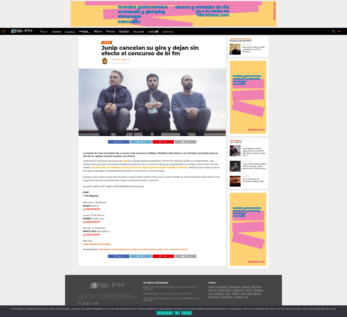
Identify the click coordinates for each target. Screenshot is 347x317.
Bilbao (212, 287)
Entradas (258, 290)
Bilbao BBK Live (253, 294)
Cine (243, 294)
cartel (249, 290)
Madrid (235, 294)
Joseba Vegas (120, 59)
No (177, 313)
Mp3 (228, 294)
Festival (212, 290)
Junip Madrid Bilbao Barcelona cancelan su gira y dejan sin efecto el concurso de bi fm (143, 249)
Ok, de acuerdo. (165, 313)
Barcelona (213, 297)
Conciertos (238, 290)
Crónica (238, 297)
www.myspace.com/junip (96, 244)
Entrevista (222, 287)
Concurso (219, 294)
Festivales (256, 287)
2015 (246, 297)
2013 (210, 294)
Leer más (187, 313)
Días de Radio (224, 290)
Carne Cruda (226, 297)
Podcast (246, 287)
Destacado (234, 287)
